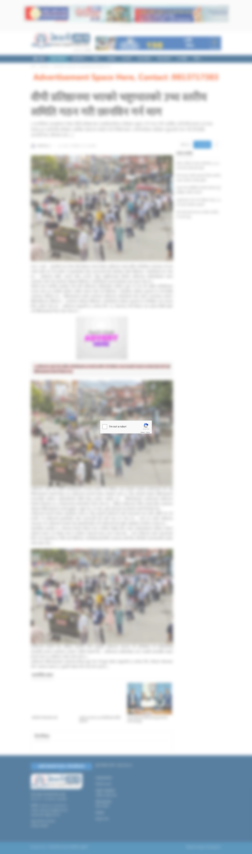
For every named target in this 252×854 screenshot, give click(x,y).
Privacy (143, 432)
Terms (148, 432)
